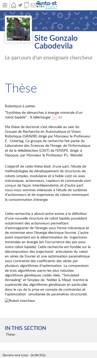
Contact (33, 5)
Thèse (10, 334)
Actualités (20, 5)
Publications (26, 5)
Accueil (13, 5)
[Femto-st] (47, 5)
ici (60, 117)
